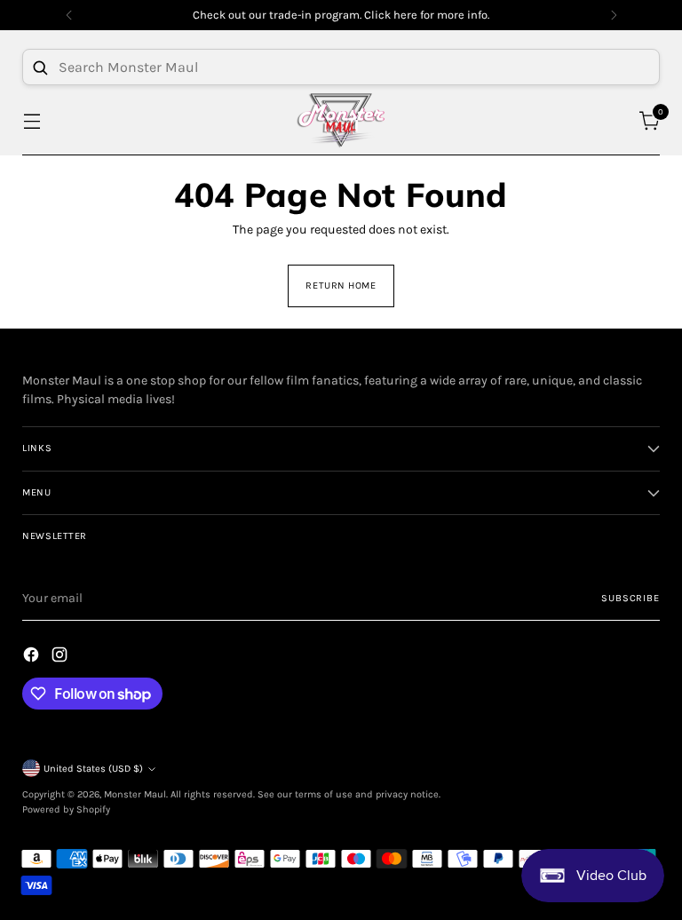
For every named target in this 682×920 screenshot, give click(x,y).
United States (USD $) (93, 768)
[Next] (613, 15)
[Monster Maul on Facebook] (33, 657)
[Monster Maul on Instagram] (61, 657)
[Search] (40, 67)
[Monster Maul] (341, 120)
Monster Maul (135, 794)
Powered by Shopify (66, 809)
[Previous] (69, 15)
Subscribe (630, 598)
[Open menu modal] (31, 120)
